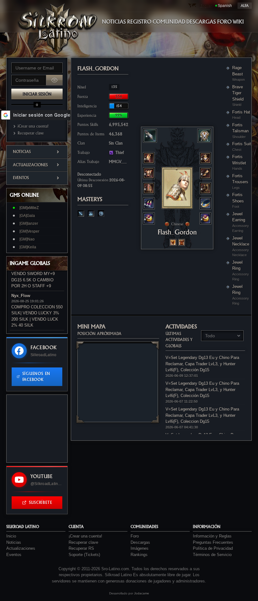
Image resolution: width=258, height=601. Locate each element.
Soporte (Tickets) (84, 554)
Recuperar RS (81, 548)
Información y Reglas (212, 536)
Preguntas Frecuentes (213, 542)
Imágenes (140, 548)
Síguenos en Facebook (36, 376)
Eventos (21, 177)
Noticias (22, 151)
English (206, 5)
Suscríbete (40, 502)
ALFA (245, 5)
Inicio (11, 536)
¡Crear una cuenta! (33, 126)
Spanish (225, 5)
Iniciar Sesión (37, 94)
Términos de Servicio (212, 554)
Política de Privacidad (213, 548)
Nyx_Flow (20, 295)
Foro (135, 536)
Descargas (140, 542)
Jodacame (141, 593)
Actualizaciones (30, 165)
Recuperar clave (31, 133)
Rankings (139, 554)
